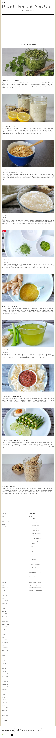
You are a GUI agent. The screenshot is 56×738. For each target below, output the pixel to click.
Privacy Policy (5, 526)
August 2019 (4, 720)
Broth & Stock (33, 559)
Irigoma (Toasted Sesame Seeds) (12, 172)
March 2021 (4, 671)
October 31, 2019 (5, 393)
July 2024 (4, 590)
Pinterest (5, 3)
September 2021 (5, 655)
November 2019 (5, 712)
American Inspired (36, 541)
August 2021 (4, 658)
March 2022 (4, 639)
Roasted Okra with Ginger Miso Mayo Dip (15, 440)
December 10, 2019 (5, 259)
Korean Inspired (35, 528)
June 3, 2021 (4, 215)
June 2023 (4, 608)
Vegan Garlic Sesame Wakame (35, 590)
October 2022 (5, 621)
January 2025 (5, 585)
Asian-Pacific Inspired (36, 533)
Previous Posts (7, 505)
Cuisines (32, 520)
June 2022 (4, 632)
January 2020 (5, 707)
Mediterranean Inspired (37, 538)
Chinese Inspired (35, 530)
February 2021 (5, 673)
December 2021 (5, 647)
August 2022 (4, 626)
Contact (3, 524)
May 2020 (4, 697)
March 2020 (4, 702)
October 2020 (5, 684)
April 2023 (4, 611)
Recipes (30, 516)
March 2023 (4, 613)
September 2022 (5, 624)
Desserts (32, 569)
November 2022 (5, 619)
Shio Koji (4, 218)
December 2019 (5, 710)
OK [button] (12, 734)
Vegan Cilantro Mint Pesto (10, 80)
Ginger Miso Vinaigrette (9, 306)
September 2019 (5, 718)
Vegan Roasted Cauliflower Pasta (36, 585)
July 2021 (4, 660)
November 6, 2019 (5, 349)
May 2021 (4, 665)
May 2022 (4, 634)
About (3, 516)
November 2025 (5, 579)
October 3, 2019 (4, 438)
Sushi (32, 548)
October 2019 (5, 715)
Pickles (32, 561)
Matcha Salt (6, 262)
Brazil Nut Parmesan (8, 486)
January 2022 (5, 645)
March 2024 (4, 595)
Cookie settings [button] (5, 734)
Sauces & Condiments (35, 564)
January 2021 (5, 676)
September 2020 (5, 686)
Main (32, 546)
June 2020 (4, 694)
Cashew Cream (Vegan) (9, 126)
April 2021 (4, 668)
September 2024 (5, 587)
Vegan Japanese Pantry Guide (35, 572)
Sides (32, 551)
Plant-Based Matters (28, 7)
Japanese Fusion (35, 525)
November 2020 (5, 681)
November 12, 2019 (5, 303)
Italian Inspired (35, 535)
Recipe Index (4, 519)
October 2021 (5, 652)
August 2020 (4, 689)
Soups (32, 554)
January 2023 (5, 616)
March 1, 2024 (4, 78)
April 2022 (4, 637)
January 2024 (5, 598)
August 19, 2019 (4, 483)
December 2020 (5, 679)
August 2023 (4, 603)
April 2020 (4, 699)
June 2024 (4, 592)
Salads (32, 556)
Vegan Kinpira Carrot (33, 579)
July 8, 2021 (4, 169)
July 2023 (4, 606)
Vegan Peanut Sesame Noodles (35, 582)
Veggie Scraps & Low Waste (36, 567)
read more (10, 87)
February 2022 (5, 642)
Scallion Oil (5, 352)
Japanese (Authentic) (36, 522)
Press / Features (5, 521)
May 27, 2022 (4, 123)
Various (33, 543)
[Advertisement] (28, 30)
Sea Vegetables (34, 518)
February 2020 (5, 705)
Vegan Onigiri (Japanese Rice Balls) (36, 587)
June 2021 (4, 663)
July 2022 (4, 629)
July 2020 (4, 692)
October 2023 (5, 600)
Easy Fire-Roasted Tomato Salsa (12, 396)
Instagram (3, 3)
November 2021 (5, 650)
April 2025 (4, 582)
